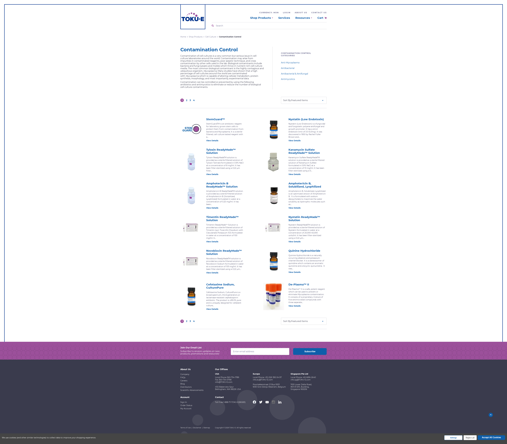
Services (284, 17)
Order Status (186, 405)
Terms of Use (185, 428)
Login (286, 12)
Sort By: (287, 100)
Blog (182, 384)
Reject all (470, 437)
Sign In (183, 402)
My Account (185, 408)
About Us (301, 12)
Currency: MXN (269, 12)
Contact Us (319, 12)
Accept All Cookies (491, 437)
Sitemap (206, 428)
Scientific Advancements (191, 390)
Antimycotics (288, 79)
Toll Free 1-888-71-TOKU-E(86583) (230, 402)
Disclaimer (197, 428)
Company (184, 374)
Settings (453, 438)
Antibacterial (287, 68)
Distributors (186, 387)
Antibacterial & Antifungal (294, 73)
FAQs (182, 377)
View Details (212, 140)
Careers (183, 380)
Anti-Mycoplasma (290, 62)
